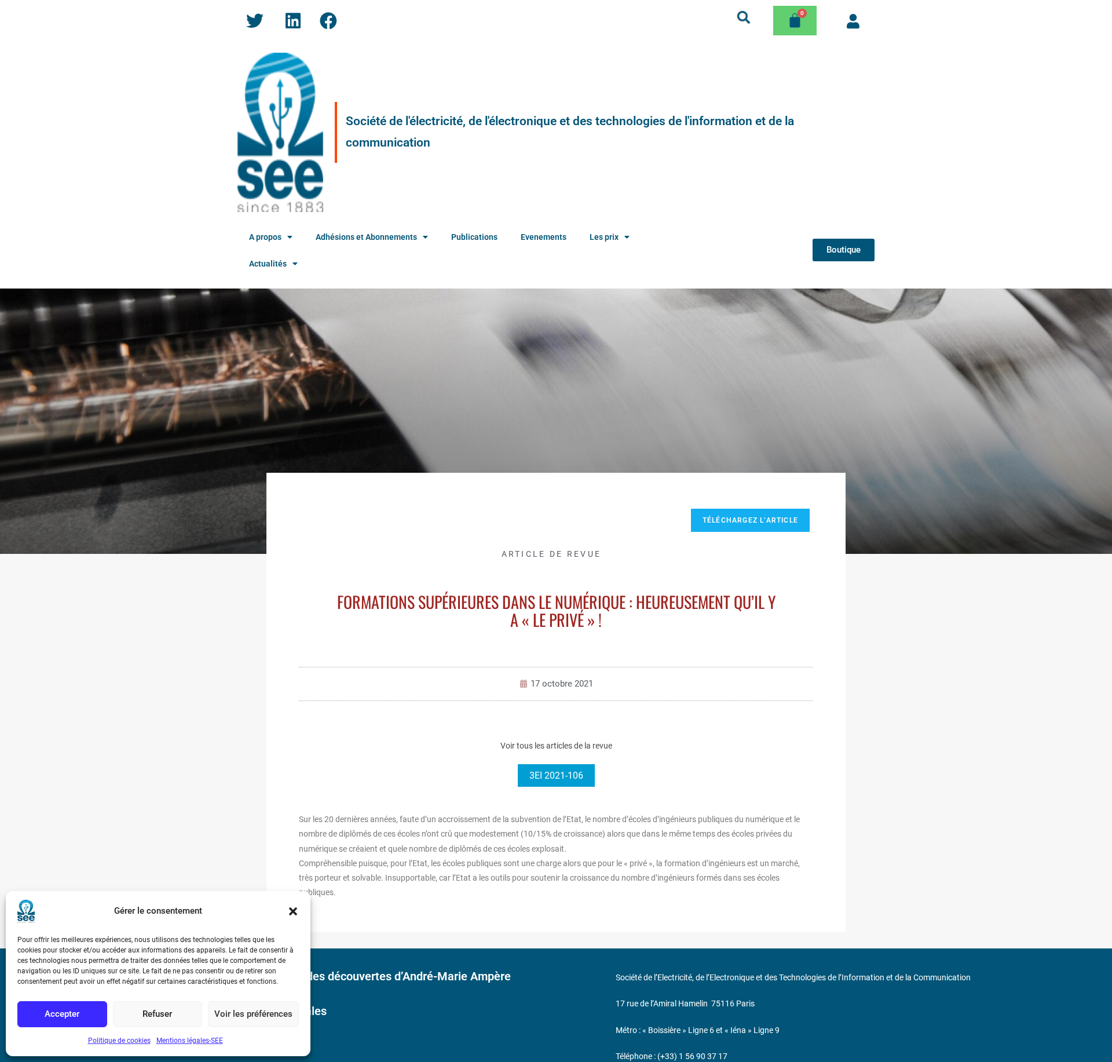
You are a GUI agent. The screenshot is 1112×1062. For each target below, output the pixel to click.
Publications (474, 237)
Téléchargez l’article (750, 520)
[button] (293, 911)
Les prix (604, 237)
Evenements (543, 237)
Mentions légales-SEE (189, 1041)
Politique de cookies (119, 1041)
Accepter (62, 1014)
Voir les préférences (253, 1014)
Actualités (268, 263)
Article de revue (552, 554)
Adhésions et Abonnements (366, 237)
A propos (265, 237)
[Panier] (795, 20)
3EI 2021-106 (556, 775)
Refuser (157, 1014)
